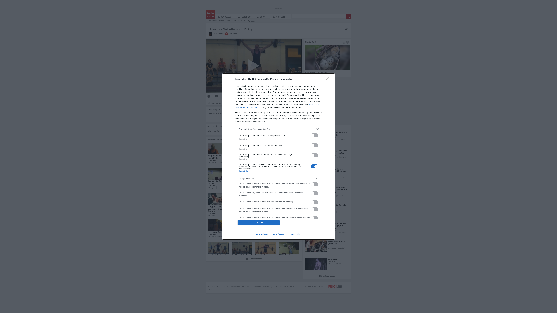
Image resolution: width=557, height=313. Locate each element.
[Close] (328, 79)
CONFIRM (258, 223)
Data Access (278, 234)
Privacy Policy (295, 234)
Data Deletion (262, 234)
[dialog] (278, 156)
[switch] (314, 135)
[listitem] (278, 129)
